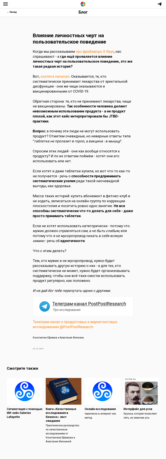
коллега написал (55, 76)
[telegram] (159, 5)
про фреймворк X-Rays (95, 52)
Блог (83, 12)
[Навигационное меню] (5, 4)
